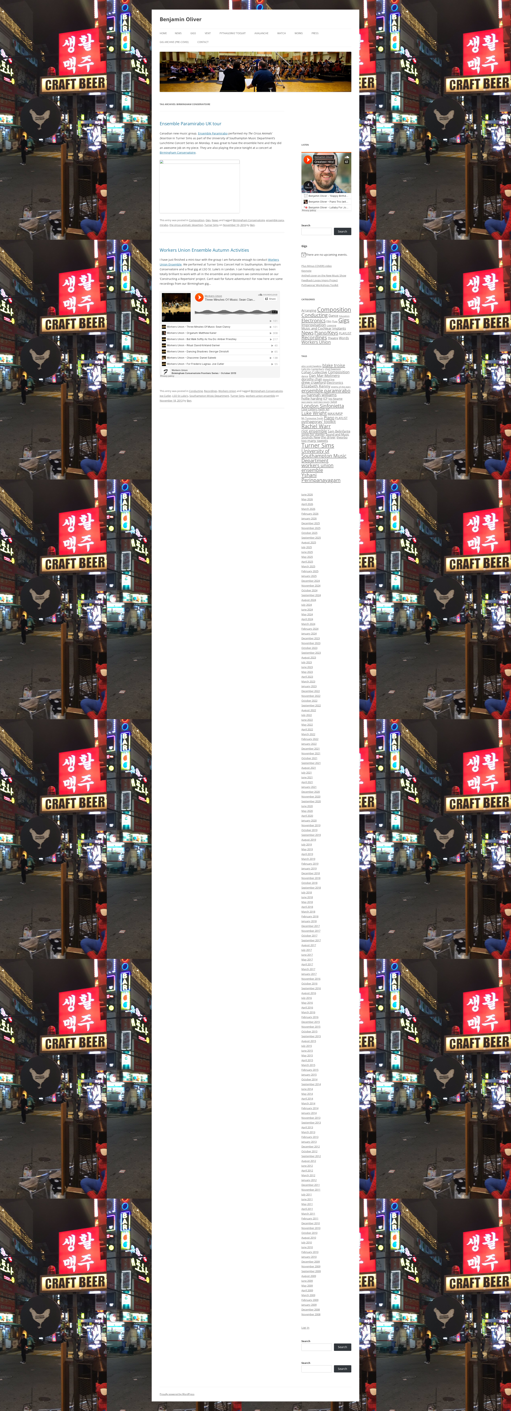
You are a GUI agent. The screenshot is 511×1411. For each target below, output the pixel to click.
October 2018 (309, 883)
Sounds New (310, 437)
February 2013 (309, 1137)
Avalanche (261, 33)
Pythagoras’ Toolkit (233, 33)
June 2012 (307, 1165)
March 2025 (308, 566)
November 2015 (310, 1026)
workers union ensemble (260, 396)
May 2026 (307, 499)
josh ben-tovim (321, 402)
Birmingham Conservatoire (178, 152)
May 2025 (307, 557)
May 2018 (307, 902)
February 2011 (309, 1218)
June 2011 (307, 1199)
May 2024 (307, 614)
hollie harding (311, 398)
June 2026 (307, 494)
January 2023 (309, 686)
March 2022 (308, 734)
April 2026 (307, 504)
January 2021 (309, 787)
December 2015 (310, 1022)
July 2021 (306, 772)
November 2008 (310, 1314)
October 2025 (309, 533)
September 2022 (311, 705)
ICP (325, 399)
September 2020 (311, 801)
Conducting (196, 391)
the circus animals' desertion (186, 225)
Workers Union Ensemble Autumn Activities (204, 250)
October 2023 (309, 648)
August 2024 (308, 600)
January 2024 (309, 633)
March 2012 (308, 1175)
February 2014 (309, 1108)
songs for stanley (313, 434)
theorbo (342, 437)
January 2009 (309, 1305)
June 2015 (307, 1050)
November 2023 (310, 643)
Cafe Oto (306, 369)
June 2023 (307, 667)
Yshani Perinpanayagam (321, 477)
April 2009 (307, 1290)
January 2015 (309, 1074)
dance (304, 376)
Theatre (333, 338)
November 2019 (310, 825)
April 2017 (307, 964)
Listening (331, 325)
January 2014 (309, 1113)
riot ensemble (314, 431)
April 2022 (307, 729)
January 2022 (309, 744)
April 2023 (307, 676)
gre (303, 395)
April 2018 (307, 907)
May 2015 (307, 1055)
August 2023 (308, 657)
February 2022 (309, 739)
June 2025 (307, 552)
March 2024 (308, 624)
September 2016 (311, 988)
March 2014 (308, 1103)
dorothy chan (311, 379)
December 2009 (310, 1261)
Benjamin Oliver (181, 19)
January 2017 (309, 974)
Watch (281, 33)
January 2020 (309, 820)
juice (334, 402)
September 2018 (311, 887)
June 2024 (307, 609)
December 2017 (310, 926)
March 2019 (308, 859)
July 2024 (306, 605)
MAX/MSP (335, 413)
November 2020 (310, 796)
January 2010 (309, 1257)
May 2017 (307, 959)
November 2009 (310, 1266)
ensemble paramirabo (325, 390)
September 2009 (311, 1271)
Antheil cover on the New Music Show (323, 275)
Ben (252, 225)
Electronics (313, 320)
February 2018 (309, 916)
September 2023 (311, 652)
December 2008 (310, 1309)
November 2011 (310, 1189)
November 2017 (310, 931)
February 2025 (309, 571)
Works (299, 33)
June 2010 (307, 1247)
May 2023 (307, 672)
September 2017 (311, 940)
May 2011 (307, 1204)
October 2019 (309, 830)
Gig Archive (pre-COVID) (174, 42)
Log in (305, 1327)
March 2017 (308, 969)
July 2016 (306, 998)
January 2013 (309, 1142)
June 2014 (307, 1089)
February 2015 (309, 1070)
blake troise (333, 365)
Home (163, 33)
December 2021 (310, 748)
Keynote (306, 270)
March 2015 (308, 1065)
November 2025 (310, 528)
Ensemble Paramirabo (213, 133)
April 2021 (307, 782)
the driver (328, 437)
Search (305, 225)
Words (344, 338)
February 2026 (309, 513)
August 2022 (308, 710)
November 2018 (310, 878)
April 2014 (307, 1098)
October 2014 (309, 1079)
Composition (196, 220)
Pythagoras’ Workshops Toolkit (319, 285)
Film (328, 321)
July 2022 (306, 715)
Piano (329, 417)
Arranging (308, 310)
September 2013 (311, 1122)
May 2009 (307, 1285)
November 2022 (310, 696)
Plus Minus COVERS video (316, 266)
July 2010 (306, 1242)
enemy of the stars (341, 386)
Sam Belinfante (339, 431)
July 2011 (306, 1194)
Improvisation (313, 324)
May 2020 (307, 811)
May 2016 (307, 1002)
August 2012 (308, 1161)
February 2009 (309, 1300)
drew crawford (313, 382)
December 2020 (310, 792)
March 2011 (308, 1213)
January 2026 (309, 518)
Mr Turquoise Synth (312, 418)
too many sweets (314, 440)
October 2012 (309, 1151)
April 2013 (307, 1127)
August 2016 (308, 993)
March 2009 (308, 1295)
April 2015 (307, 1060)
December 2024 (310, 581)
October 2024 (309, 590)
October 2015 (309, 1031)
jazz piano (307, 402)
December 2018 (310, 873)
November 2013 (310, 1118)
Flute (335, 321)
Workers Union (227, 391)
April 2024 (307, 619)
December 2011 (310, 1185)
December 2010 (310, 1223)
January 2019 (309, 868)
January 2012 (309, 1180)
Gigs (193, 33)
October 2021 (309, 758)
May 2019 (307, 849)
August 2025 (308, 542)
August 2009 (308, 1276)
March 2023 (308, 681)
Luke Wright (314, 413)
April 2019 (307, 854)
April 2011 (307, 1209)
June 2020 (307, 806)
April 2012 (307, 1170)
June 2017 (307, 955)
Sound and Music (337, 434)
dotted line (329, 379)
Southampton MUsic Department (209, 396)
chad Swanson (333, 369)
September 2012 (311, 1156)
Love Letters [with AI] (315, 409)
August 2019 (308, 839)
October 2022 (309, 700)
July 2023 (306, 662)
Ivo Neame (335, 399)
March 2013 (308, 1132)
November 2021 (310, 753)
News (178, 33)
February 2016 (309, 1017)
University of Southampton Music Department (324, 455)
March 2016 (308, 1012)
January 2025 (309, 576)
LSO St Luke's (180, 396)
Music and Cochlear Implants (323, 328)
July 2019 (306, 844)
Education (344, 316)
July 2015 (306, 1046)
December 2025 (310, 523)
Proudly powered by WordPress (177, 1394)
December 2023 (310, 638)
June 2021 (307, 777)
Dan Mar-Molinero (324, 375)
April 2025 (307, 561)
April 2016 (307, 1007)
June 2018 (307, 897)
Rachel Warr (316, 426)
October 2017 (309, 935)
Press (315, 33)
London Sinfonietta (322, 405)
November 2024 (310, 585)
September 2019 (311, 835)
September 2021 (311, 763)
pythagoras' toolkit (318, 421)
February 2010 (309, 1252)
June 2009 (307, 1281)
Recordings (210, 391)
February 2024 (309, 628)
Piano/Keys (326, 333)
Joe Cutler (165, 396)
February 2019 (309, 863)
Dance (333, 315)
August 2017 (308, 945)
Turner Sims (211, 225)
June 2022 (307, 720)
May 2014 (307, 1094)
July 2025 (306, 547)
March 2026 (308, 509)
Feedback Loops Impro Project (319, 280)
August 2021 (308, 768)
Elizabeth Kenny (315, 386)
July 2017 (306, 950)
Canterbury (317, 369)
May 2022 (307, 724)
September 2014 (311, 1084)
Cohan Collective (314, 372)
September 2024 (311, 595)
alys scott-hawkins (311, 366)
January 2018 (309, 921)
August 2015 (308, 1041)
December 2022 (310, 691)
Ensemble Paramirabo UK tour (190, 123)
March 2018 (308, 911)
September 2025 (311, 537)
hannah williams (322, 395)
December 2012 (310, 1146)
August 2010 (308, 1237)
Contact (203, 42)
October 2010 (309, 1233)
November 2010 (310, 1228)
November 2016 (310, 978)
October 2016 (309, 983)
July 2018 (306, 892)
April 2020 (307, 815)
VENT (208, 33)
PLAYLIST (345, 333)
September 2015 (311, 1036)
